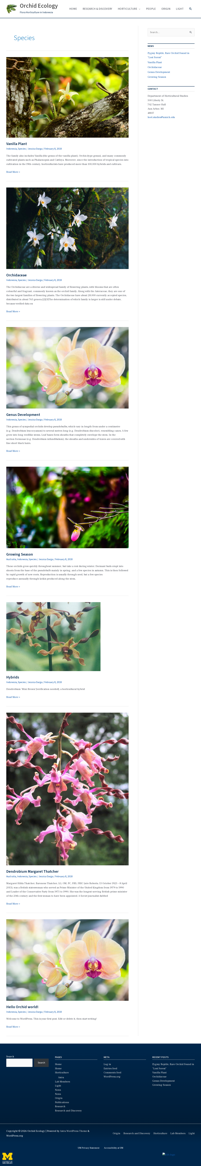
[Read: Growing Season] (67, 507)
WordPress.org (112, 1076)
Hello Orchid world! (22, 1007)
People (151, 9)
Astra (61, 1077)
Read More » (13, 172)
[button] (190, 9)
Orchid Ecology (39, 6)
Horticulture (127, 9)
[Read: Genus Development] (67, 367)
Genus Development (23, 414)
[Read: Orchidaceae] (67, 228)
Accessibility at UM (113, 1148)
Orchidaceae (16, 275)
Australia (11, 559)
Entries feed (110, 1068)
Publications (62, 1102)
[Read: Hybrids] (53, 636)
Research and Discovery (68, 1110)
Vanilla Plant (16, 144)
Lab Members (62, 1081)
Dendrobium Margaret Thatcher (32, 871)
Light (180, 9)
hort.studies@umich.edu (161, 117)
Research (60, 1106)
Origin (165, 9)
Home (73, 9)
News (58, 1090)
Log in (107, 1064)
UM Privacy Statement (88, 1148)
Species (22, 148)
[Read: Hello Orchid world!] (67, 959)
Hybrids (12, 677)
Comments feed (112, 1072)
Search (10, 1056)
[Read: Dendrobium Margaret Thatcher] (67, 788)
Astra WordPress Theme (73, 1131)
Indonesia (11, 148)
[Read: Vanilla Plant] (67, 97)
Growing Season (19, 554)
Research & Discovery (97, 9)
